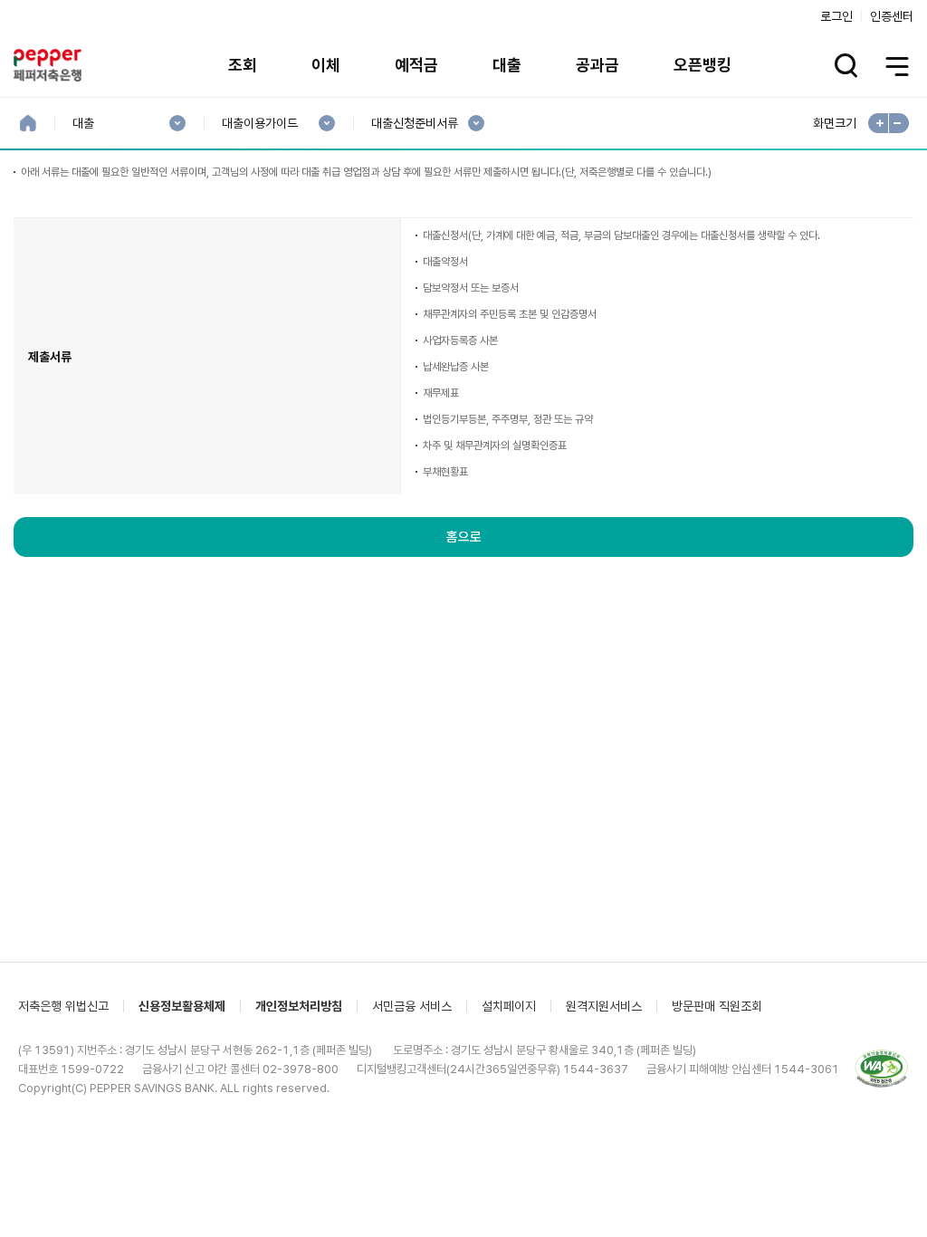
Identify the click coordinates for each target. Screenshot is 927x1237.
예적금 (416, 64)
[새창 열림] (882, 1069)
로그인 (836, 16)
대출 (506, 64)
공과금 (597, 64)
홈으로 (464, 537)
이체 (325, 64)
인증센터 (891, 16)
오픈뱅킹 (702, 64)
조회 (242, 64)
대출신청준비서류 (414, 124)
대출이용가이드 (259, 124)
